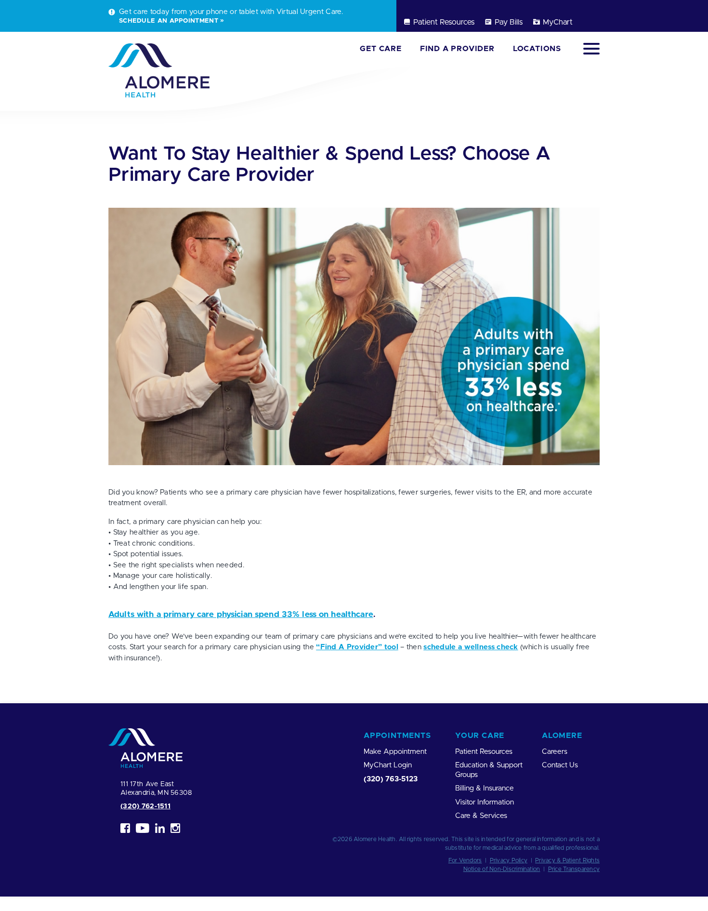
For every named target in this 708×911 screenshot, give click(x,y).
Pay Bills (509, 22)
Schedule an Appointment (168, 21)
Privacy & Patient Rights (567, 860)
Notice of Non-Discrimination (501, 869)
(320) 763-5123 (391, 779)
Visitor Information (484, 802)
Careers (554, 751)
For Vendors (465, 860)
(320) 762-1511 (145, 806)
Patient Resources (443, 22)
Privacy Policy (508, 860)
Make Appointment (395, 751)
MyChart (558, 22)
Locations (537, 49)
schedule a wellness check (470, 647)
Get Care (380, 49)
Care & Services (481, 815)
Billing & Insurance (484, 788)
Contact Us (560, 765)
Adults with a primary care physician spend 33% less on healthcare (240, 614)
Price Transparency (574, 869)
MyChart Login (388, 765)
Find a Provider (457, 49)
